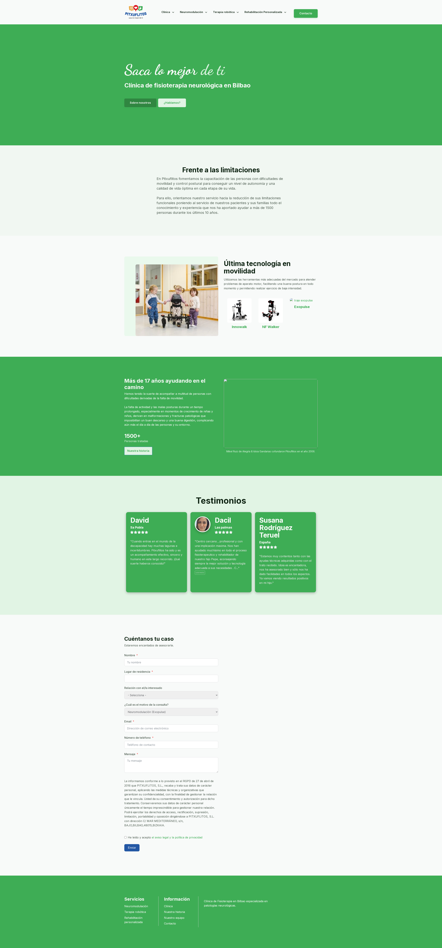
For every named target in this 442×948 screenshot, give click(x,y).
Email (127, 721)
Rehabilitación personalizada (133, 920)
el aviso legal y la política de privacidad (177, 837)
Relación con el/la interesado (143, 688)
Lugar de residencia (137, 671)
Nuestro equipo (174, 917)
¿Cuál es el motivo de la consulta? (146, 704)
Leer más (200, 573)
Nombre (129, 655)
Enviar (132, 847)
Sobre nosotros (140, 102)
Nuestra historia (138, 450)
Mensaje (129, 754)
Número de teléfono (137, 737)
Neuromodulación (191, 12)
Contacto (305, 13)
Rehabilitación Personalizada (263, 12)
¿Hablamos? (172, 102)
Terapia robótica (224, 12)
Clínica (165, 12)
